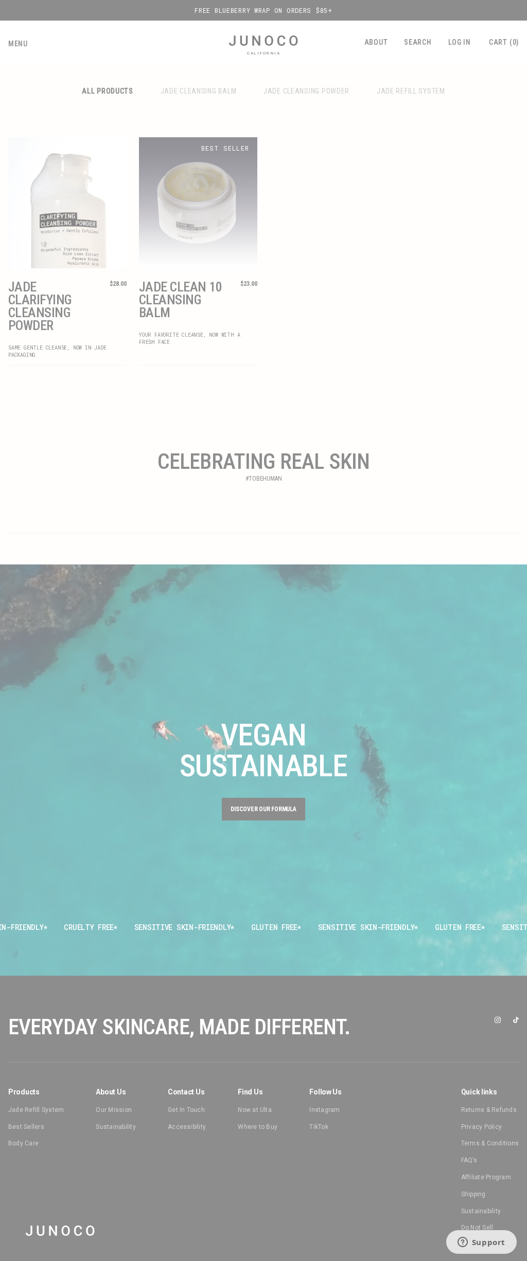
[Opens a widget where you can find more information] (481, 1243)
